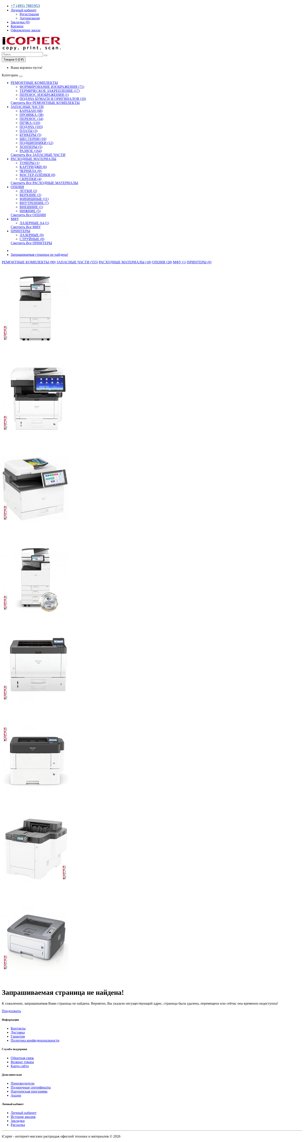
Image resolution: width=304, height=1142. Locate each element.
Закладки (18, 1121)
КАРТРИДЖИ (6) (33, 167)
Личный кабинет (23, 1113)
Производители (22, 1083)
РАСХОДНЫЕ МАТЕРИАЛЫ (33, 159)
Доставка (18, 1032)
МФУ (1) (179, 262)
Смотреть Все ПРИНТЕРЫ (31, 243)
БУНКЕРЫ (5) (30, 135)
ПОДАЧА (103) (31, 127)
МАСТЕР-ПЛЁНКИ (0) (37, 175)
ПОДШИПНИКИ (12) (36, 143)
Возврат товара (22, 1062)
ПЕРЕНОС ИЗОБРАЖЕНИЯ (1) (44, 95)
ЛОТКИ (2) (28, 191)
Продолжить (11, 1011)
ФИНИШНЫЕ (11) (34, 199)
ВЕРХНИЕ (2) (30, 195)
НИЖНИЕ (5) (30, 211)
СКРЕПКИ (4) (30, 179)
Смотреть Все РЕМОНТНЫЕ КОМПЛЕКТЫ (45, 103)
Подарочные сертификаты (31, 1087)
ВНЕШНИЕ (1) (31, 207)
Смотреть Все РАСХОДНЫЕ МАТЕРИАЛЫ (44, 183)
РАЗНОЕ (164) (31, 151)
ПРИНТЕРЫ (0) (199, 262)
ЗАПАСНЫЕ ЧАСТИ (27, 107)
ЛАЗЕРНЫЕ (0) (32, 235)
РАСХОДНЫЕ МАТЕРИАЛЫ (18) (125, 262)
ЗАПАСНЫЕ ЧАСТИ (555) (77, 262)
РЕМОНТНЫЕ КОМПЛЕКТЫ (34, 83)
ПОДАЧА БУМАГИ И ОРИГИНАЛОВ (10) (53, 99)
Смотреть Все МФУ (26, 227)
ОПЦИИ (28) (162, 262)
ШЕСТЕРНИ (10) (33, 139)
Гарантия (18, 1036)
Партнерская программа (29, 1091)
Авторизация (30, 18)
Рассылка (18, 1125)
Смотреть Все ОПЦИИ (28, 215)
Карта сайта (20, 1066)
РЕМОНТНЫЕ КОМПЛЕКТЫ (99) (29, 262)
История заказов (23, 1117)
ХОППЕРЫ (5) (31, 147)
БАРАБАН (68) (31, 111)
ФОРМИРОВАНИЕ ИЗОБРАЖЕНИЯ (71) (52, 87)
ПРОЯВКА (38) (31, 115)
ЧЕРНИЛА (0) (30, 171)
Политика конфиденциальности (35, 1040)
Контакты (18, 1028)
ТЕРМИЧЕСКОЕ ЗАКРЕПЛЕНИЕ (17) (50, 91)
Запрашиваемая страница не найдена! (39, 254)
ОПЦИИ (17, 187)
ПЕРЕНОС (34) (31, 119)
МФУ (15, 219)
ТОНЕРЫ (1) (29, 163)
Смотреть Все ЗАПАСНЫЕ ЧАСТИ (38, 155)
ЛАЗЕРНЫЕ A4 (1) (34, 223)
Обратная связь (22, 1058)
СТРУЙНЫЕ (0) (32, 239)
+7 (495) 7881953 (25, 6)
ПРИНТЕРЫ (20, 231)
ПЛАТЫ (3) (28, 131)
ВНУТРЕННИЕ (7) (34, 203)
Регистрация (29, 14)
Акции (16, 1095)
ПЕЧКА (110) (30, 123)
